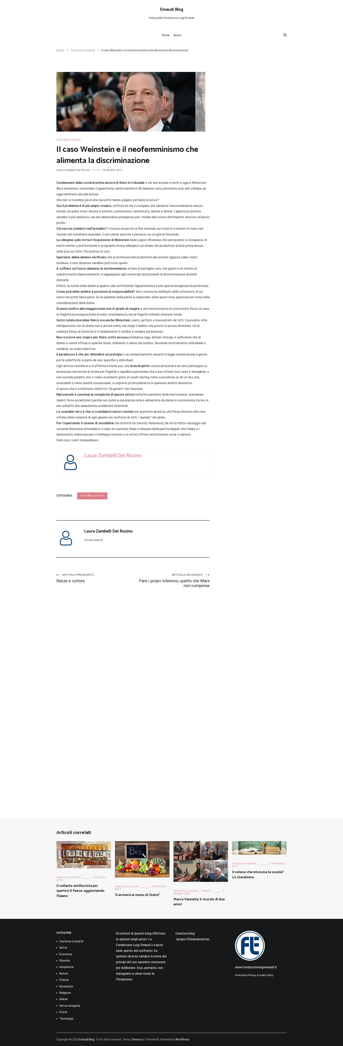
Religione (65, 992)
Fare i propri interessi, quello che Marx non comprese (174, 580)
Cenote (136, 1039)
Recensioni (66, 986)
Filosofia (64, 960)
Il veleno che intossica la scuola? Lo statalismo (258, 874)
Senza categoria (69, 1005)
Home (166, 35)
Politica (206, 890)
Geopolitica (66, 967)
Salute (63, 999)
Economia (65, 954)
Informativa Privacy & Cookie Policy (254, 975)
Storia (63, 1012)
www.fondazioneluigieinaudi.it (256, 967)
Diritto (63, 947)
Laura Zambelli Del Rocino (73, 170)
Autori (177, 35)
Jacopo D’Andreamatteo (192, 939)
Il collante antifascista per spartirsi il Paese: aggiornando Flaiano (80, 891)
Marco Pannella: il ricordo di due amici (199, 901)
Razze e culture (75, 578)
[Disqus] (133, 649)
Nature (63, 973)
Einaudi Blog (171, 9)
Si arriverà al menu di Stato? (137, 895)
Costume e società (68, 139)
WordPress (182, 1039)
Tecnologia (66, 1018)
